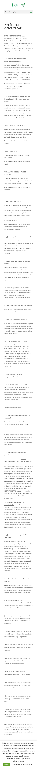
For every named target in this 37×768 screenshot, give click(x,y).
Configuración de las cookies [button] (22, 764)
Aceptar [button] (6, 764)
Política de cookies (18, 761)
